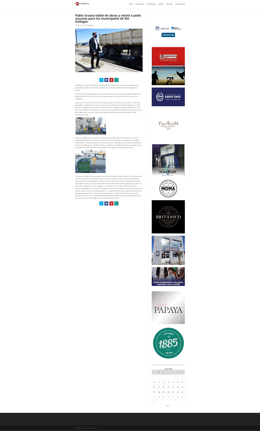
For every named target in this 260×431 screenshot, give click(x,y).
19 (163, 392)
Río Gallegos (151, 4)
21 (173, 392)
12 (163, 387)
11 (159, 387)
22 (178, 392)
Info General (139, 4)
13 (168, 387)
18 (159, 392)
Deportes (169, 4)
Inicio (131, 4)
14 (173, 387)
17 (154, 392)
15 (178, 387)
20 (168, 392)
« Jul (167, 406)
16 (182, 387)
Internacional (180, 4)
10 (154, 387)
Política (161, 4)
